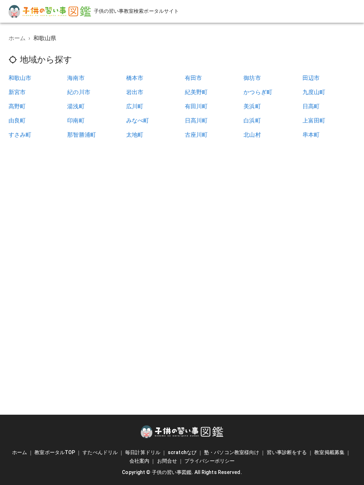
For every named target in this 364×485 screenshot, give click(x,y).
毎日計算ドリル (142, 452)
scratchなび (182, 452)
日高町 (311, 106)
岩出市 (134, 92)
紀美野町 (196, 92)
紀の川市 (78, 92)
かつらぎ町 (257, 92)
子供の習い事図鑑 (172, 472)
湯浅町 (75, 106)
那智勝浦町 (81, 134)
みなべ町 (137, 120)
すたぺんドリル (100, 452)
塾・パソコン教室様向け (231, 452)
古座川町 (196, 134)
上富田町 (314, 120)
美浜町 (252, 106)
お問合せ (167, 461)
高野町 (17, 106)
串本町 (311, 134)
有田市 (193, 78)
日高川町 (196, 120)
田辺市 (311, 78)
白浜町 (252, 120)
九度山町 (314, 92)
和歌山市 (20, 78)
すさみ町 (20, 134)
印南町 (75, 120)
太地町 (134, 134)
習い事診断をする (287, 452)
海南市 (75, 78)
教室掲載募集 (329, 452)
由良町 (17, 120)
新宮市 (17, 92)
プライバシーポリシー (209, 461)
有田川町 (196, 106)
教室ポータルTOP (54, 452)
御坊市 (252, 78)
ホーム (17, 38)
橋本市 (134, 78)
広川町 (134, 106)
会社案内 (139, 461)
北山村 (252, 134)
